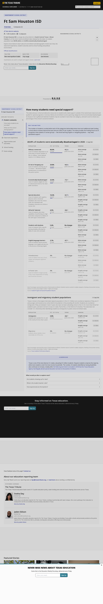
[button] (51, 302)
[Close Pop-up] (101, 565)
